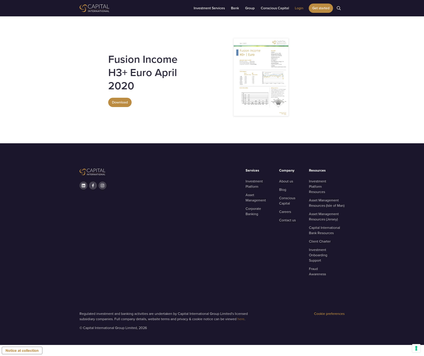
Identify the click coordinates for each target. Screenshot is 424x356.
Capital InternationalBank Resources (324, 230)
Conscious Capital (287, 200)
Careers (285, 211)
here (240, 319)
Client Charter (320, 241)
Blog (282, 189)
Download (120, 102)
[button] (209, 8)
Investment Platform (254, 184)
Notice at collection (22, 350)
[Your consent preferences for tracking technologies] (416, 348)
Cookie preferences (329, 313)
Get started (320, 8)
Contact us (287, 220)
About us (286, 181)
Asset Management (256, 197)
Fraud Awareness (317, 271)
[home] (106, 8)
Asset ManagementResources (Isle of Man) (326, 203)
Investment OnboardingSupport (318, 255)
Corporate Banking (253, 211)
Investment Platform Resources (317, 186)
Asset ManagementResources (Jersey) (324, 216)
